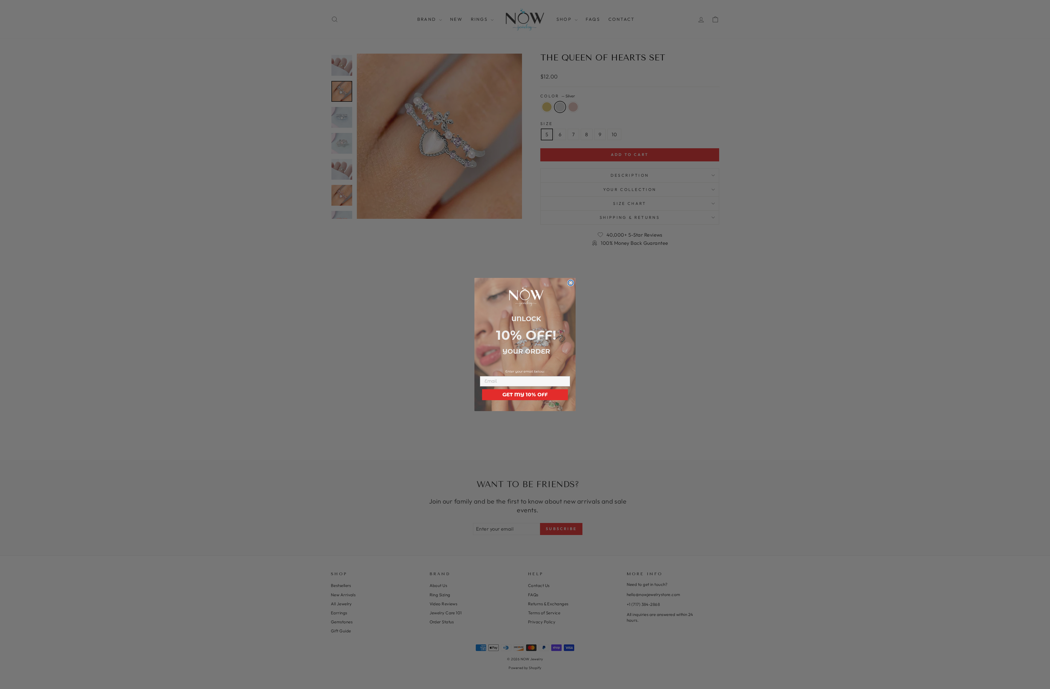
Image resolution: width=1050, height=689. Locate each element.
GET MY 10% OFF (525, 395)
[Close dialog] (570, 283)
